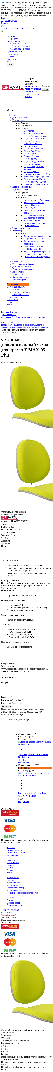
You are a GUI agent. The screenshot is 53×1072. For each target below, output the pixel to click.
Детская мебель (8, 317)
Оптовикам (12, 54)
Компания (12, 860)
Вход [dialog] (3, 18)
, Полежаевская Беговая (33, 91)
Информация (13, 877)
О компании (13, 862)
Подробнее (23, 762)
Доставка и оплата (16, 41)
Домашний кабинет (25, 317)
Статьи (10, 900)
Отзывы (11, 56)
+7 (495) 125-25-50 (10, 28)
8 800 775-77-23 (26, 28)
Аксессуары (31, 327)
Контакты (11, 59)
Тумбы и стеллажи (16, 327)
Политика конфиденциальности (22, 893)
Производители (14, 51)
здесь (46, 1067)
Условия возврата (15, 890)
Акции (10, 867)
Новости (11, 865)
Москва (6, 23)
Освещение (42, 327)
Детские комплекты (25, 325)
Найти (10, 65)
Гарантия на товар (15, 888)
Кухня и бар (40, 317)
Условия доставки (21, 292)
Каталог (13, 115)
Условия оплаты (20, 289)
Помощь (11, 880)
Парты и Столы (8, 325)
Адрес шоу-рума (9, 20)
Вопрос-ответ (13, 903)
